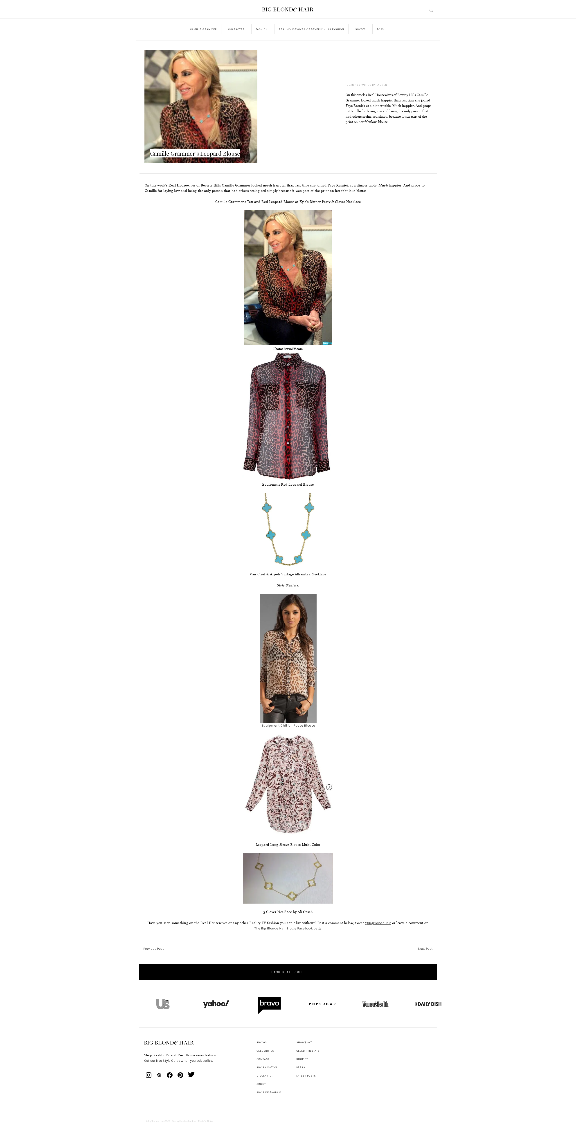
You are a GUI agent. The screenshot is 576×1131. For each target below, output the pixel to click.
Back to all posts (288, 972)
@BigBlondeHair (378, 923)
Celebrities (265, 1050)
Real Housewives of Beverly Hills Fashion (311, 29)
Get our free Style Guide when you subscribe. (178, 1061)
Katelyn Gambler (187, 1121)
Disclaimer (264, 1075)
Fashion (262, 29)
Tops (380, 29)
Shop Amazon (266, 1067)
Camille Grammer (203, 29)
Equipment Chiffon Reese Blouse (288, 725)
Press (300, 1067)
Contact (262, 1059)
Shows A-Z (304, 1042)
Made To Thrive (205, 1121)
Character (236, 29)
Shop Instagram (268, 1092)
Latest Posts (306, 1075)
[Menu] (144, 9)
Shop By (302, 1059)
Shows (360, 29)
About (261, 1084)
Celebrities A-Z (308, 1050)
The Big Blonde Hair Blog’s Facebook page (288, 928)
